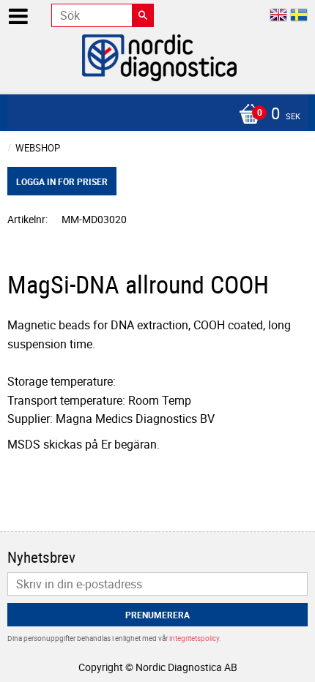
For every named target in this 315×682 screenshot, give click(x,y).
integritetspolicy (194, 638)
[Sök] (143, 15)
